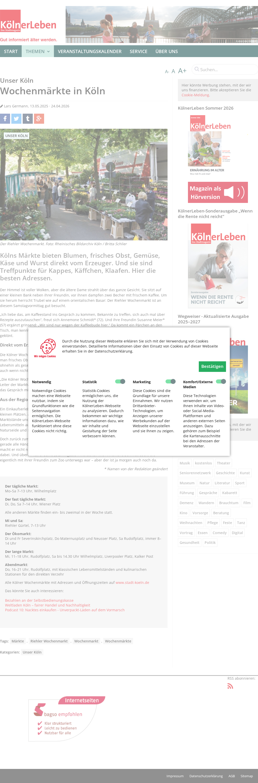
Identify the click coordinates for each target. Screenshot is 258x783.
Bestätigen (212, 366)
